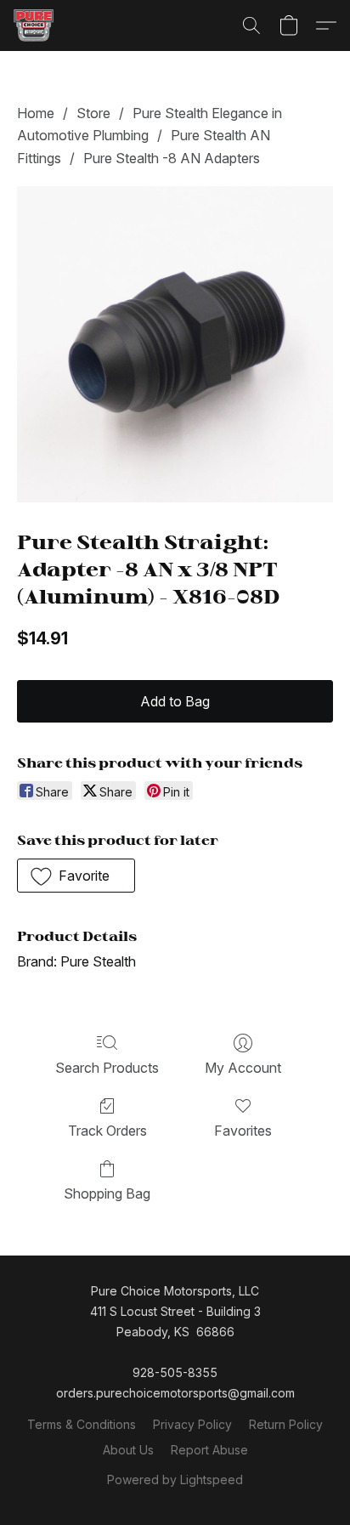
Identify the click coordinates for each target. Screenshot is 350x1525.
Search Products (107, 1067)
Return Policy (286, 1424)
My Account (243, 1067)
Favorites (243, 1130)
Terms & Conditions (81, 1424)
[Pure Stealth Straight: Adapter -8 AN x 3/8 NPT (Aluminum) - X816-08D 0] (175, 344)
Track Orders (107, 1130)
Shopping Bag (107, 1193)
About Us (128, 1450)
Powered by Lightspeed (175, 1479)
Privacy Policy (192, 1424)
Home (35, 113)
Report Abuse (209, 1450)
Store (93, 113)
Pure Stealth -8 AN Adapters (171, 158)
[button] (34, 25)
